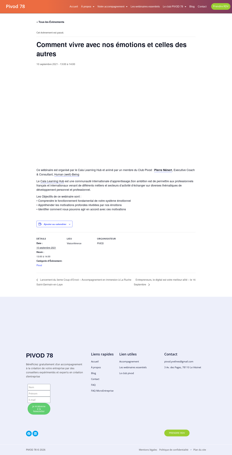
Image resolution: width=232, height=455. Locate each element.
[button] (29, 328)
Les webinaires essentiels (145, 6)
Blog (192, 6)
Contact (202, 6)
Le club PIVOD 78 (173, 6)
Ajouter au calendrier (55, 224)
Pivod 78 (15, 6)
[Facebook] (29, 433)
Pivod (39, 265)
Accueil (74, 6)
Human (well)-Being (66, 174)
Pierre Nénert (163, 170)
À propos (86, 6)
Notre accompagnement (111, 6)
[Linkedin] (35, 433)
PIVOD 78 (39, 355)
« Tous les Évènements (50, 22)
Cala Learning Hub (52, 181)
